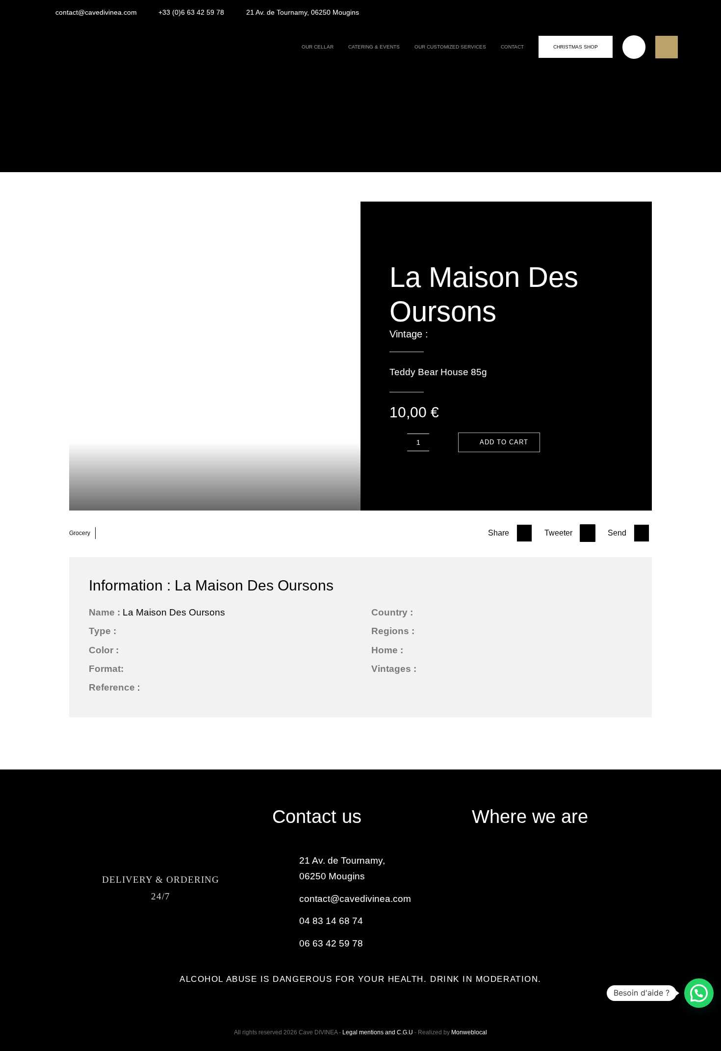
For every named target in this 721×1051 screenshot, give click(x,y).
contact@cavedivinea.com (96, 12)
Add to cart (504, 442)
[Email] (641, 533)
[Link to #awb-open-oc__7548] (666, 47)
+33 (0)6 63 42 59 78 (191, 12)
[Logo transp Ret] (85, 34)
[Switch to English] (646, 12)
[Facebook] (524, 533)
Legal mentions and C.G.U (378, 1032)
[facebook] (134, 937)
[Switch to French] (668, 12)
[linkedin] (188, 937)
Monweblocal (469, 1032)
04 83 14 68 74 (331, 921)
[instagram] (161, 937)
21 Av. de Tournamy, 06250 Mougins (302, 12)
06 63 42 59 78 (331, 943)
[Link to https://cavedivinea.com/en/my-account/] (634, 47)
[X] (587, 533)
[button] (699, 993)
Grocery (79, 533)
